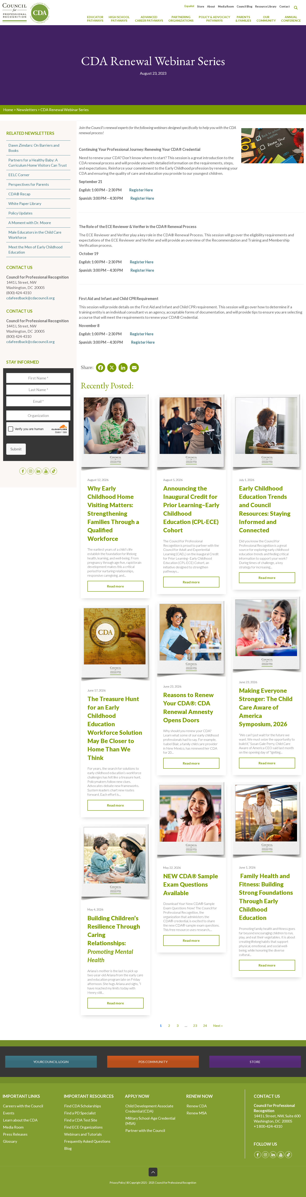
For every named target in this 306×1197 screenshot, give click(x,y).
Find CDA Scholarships (82, 1106)
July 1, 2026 (246, 480)
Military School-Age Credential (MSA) (150, 1121)
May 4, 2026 (95, 909)
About (211, 6)
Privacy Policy (117, 1182)
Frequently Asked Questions (87, 1141)
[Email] (133, 366)
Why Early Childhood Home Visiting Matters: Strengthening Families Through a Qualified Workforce (113, 513)
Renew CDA (197, 1106)
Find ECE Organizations (83, 1127)
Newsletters (26, 109)
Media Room (226, 6)
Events (8, 1113)
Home (8, 109)
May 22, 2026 (172, 867)
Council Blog (244, 6)
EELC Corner (19, 174)
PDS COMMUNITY (153, 1062)
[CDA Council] (26, 12)
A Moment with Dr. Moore (29, 222)
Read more (115, 586)
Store (200, 6)
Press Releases (15, 1134)
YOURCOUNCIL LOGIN (51, 1062)
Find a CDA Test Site (80, 1120)
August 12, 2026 (97, 480)
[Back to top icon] (153, 1172)
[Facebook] (99, 366)
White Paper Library (24, 203)
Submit (16, 449)
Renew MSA (197, 1113)
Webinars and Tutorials (83, 1134)
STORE (255, 1062)
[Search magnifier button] (296, 7)
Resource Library (265, 6)
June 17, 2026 (96, 690)
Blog (68, 1148)
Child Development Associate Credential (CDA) (149, 1108)
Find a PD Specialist (80, 1113)
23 (195, 1025)
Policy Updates (20, 213)
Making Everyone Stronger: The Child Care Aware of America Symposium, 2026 (265, 707)
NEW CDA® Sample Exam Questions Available (190, 884)
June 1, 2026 (247, 867)
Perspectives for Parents (28, 184)
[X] (110, 366)
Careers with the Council (23, 1106)
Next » (218, 1025)
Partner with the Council (145, 1130)
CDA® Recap (19, 194)
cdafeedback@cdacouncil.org (30, 298)
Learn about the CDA (20, 1120)
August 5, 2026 (173, 480)
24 (205, 1025)
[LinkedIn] (121, 366)
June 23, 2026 (248, 682)
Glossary (10, 1141)
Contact (284, 6)
